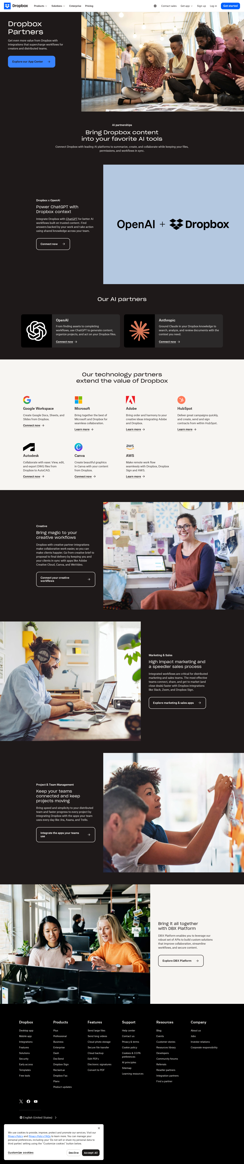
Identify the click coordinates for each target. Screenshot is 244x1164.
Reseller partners (165, 1070)
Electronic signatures (99, 1064)
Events (160, 1036)
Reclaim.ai (59, 1070)
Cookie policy (129, 1047)
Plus (55, 1030)
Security (23, 1058)
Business (58, 1041)
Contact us (128, 1036)
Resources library (166, 1047)
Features (24, 1047)
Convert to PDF (96, 1070)
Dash (56, 1053)
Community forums (167, 1058)
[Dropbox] (18, 6)
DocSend (58, 1058)
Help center (128, 1030)
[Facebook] (28, 1101)
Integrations (26, 1041)
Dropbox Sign (61, 1064)
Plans (56, 1081)
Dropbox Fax (60, 1075)
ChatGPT (72, 219)
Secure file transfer (98, 1047)
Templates (25, 1070)
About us (196, 1030)
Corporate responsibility (204, 1047)
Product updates (62, 1087)
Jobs (193, 1036)
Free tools (24, 1075)
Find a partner (164, 1081)
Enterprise (59, 1047)
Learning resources (132, 1073)
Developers (162, 1053)
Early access (26, 1064)
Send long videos (97, 1036)
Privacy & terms (130, 1041)
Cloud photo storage (99, 1041)
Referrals (161, 1064)
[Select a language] (155, 6)
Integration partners (167, 1075)
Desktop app (26, 1030)
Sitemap (126, 1068)
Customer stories (165, 1041)
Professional (60, 1036)
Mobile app (25, 1036)
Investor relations (200, 1041)
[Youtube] (35, 1101)
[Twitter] (21, 1101)
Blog (159, 1030)
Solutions (24, 1053)
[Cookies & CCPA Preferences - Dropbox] (54, 1142)
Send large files (96, 1030)
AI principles (129, 1062)
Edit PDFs (93, 1058)
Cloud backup (96, 1053)
